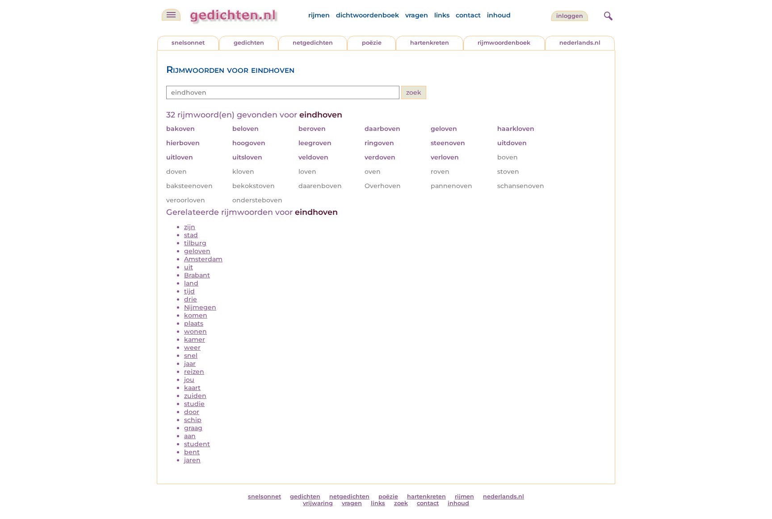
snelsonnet (188, 42)
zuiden (195, 396)
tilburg (195, 243)
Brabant (197, 275)
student (197, 444)
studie (194, 404)
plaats (193, 323)
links (441, 15)
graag (193, 428)
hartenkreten (429, 42)
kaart (192, 388)
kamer (194, 339)
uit (188, 267)
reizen (194, 372)
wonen (195, 331)
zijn (189, 227)
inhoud (499, 15)
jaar (190, 364)
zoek (401, 503)
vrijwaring (318, 503)
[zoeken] (607, 14)
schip (192, 420)
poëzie (372, 42)
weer (192, 347)
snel (190, 356)
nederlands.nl (579, 42)
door (191, 412)
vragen (416, 15)
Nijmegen (200, 307)
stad (191, 235)
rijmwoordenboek (504, 42)
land (191, 283)
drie (190, 299)
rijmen (319, 15)
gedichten (249, 42)
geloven (197, 251)
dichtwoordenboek (367, 15)
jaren (192, 460)
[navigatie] (171, 15)
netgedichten (313, 42)
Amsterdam (203, 259)
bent (192, 452)
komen (195, 315)
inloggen (569, 16)
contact (468, 15)
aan (190, 436)
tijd (189, 291)
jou (189, 380)
